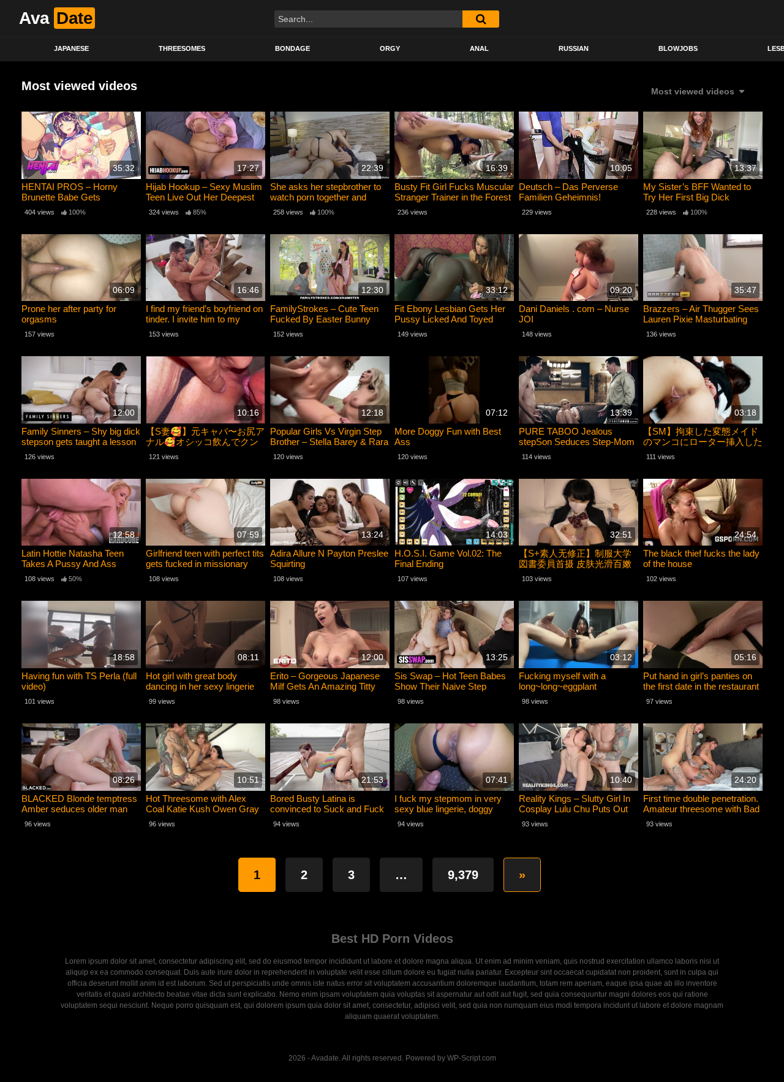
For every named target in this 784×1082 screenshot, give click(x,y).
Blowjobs (678, 48)
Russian (574, 48)
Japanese (71, 48)
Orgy (390, 48)
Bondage (292, 48)
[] (480, 19)
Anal (479, 48)
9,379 (463, 875)
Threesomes (182, 48)
